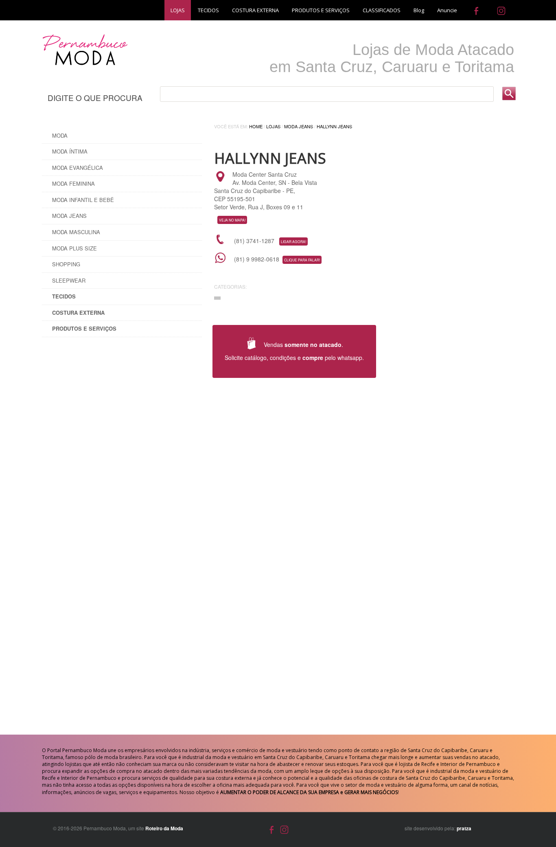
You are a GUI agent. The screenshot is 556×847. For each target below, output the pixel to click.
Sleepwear (68, 280)
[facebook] (476, 10)
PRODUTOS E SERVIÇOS (321, 10)
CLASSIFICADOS (382, 10)
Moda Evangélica (77, 167)
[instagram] (501, 10)
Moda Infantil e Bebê (83, 200)
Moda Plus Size (74, 248)
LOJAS (178, 10)
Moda (60, 135)
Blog (419, 10)
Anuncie (447, 10)
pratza (464, 828)
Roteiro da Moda (164, 828)
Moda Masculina (76, 232)
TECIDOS (208, 10)
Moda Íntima (70, 151)
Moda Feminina (73, 183)
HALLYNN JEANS (334, 126)
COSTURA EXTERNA (255, 10)
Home (256, 126)
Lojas (273, 126)
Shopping (66, 264)
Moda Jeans (69, 215)
